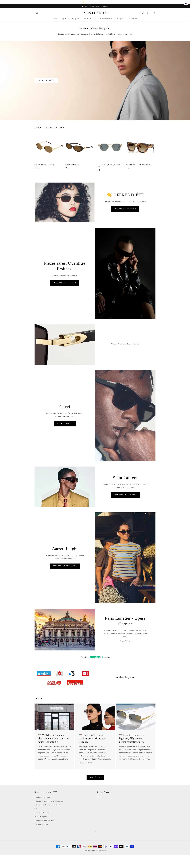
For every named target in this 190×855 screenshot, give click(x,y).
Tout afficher (95, 777)
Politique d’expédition (42, 797)
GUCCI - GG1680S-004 (72, 165)
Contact (99, 797)
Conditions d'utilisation (43, 813)
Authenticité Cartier (42, 824)
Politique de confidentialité (44, 820)
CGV (36, 809)
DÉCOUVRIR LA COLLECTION (65, 283)
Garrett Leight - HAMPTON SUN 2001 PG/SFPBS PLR (108, 166)
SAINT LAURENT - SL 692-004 (45, 165)
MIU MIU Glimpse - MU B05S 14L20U (139, 165)
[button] (37, 13)
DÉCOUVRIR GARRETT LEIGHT (64, 566)
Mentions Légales (41, 817)
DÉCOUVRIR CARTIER (46, 80)
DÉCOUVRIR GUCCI (64, 424)
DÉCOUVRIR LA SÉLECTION (125, 209)
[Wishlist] (148, 13)
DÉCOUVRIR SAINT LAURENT (125, 495)
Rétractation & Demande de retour (47, 805)
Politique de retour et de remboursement (49, 801)
